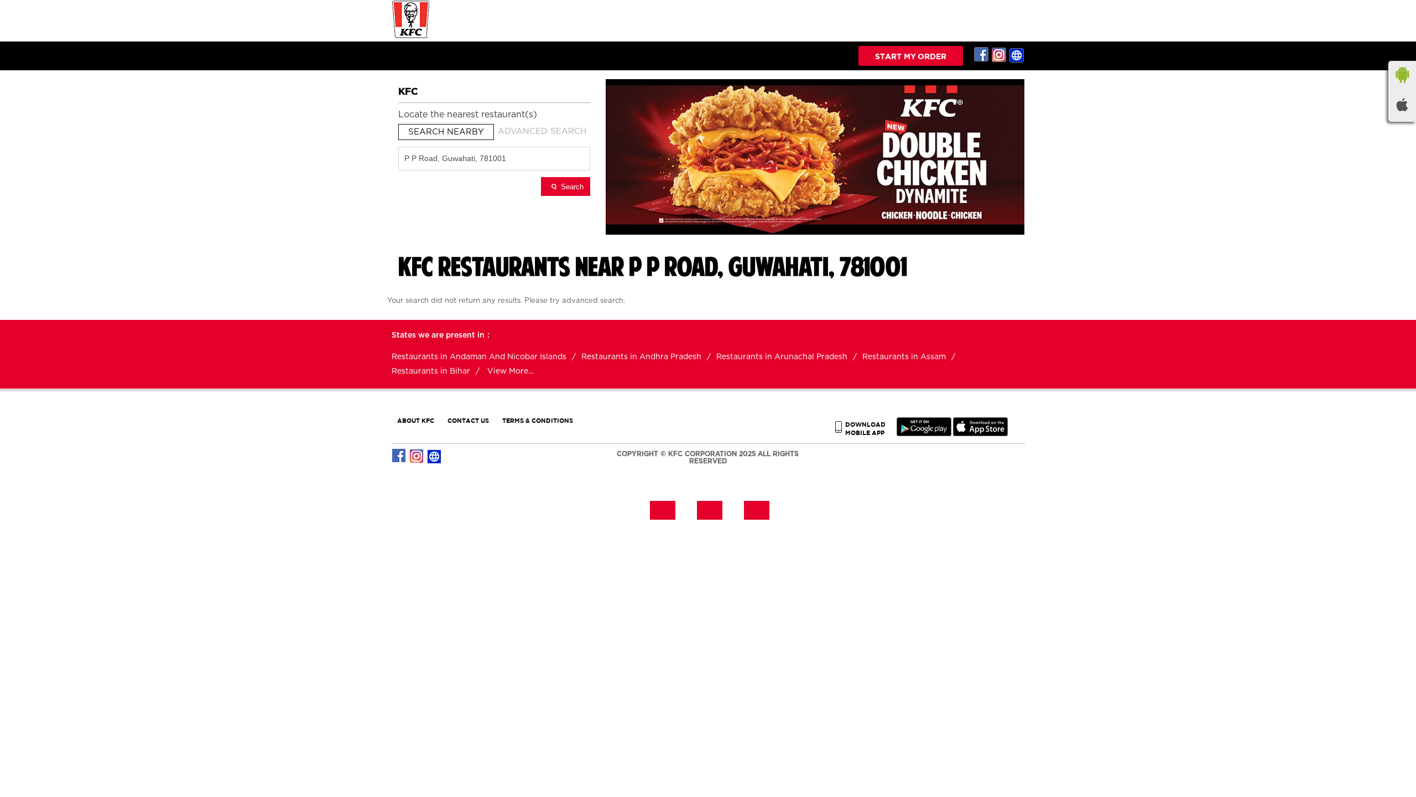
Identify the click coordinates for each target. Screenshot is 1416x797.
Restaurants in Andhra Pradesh (641, 357)
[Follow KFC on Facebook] (982, 55)
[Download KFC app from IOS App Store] (980, 433)
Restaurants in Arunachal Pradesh (781, 357)
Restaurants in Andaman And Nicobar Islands (479, 357)
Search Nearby (446, 132)
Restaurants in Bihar (431, 371)
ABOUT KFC (415, 420)
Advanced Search (542, 131)
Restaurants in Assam (904, 357)
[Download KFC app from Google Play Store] (924, 433)
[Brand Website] (1017, 55)
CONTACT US (468, 420)
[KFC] (411, 36)
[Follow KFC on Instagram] (999, 55)
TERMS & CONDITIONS (537, 420)
